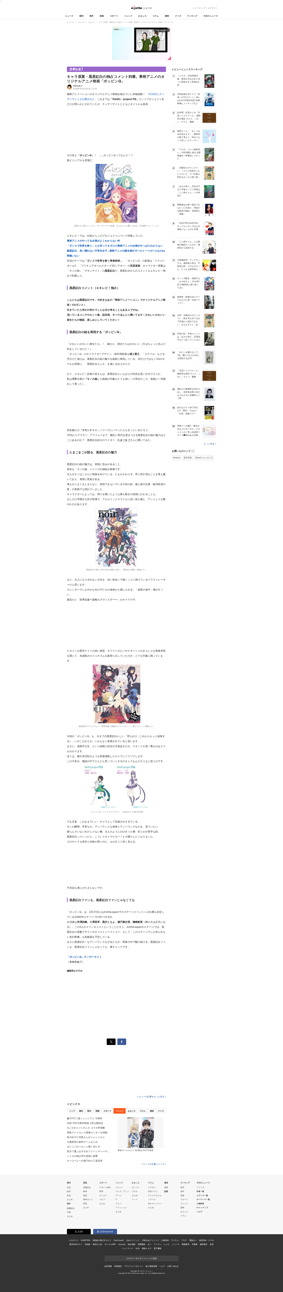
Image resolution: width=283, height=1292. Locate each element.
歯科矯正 (203, 1244)
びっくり (135, 1187)
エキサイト (212, 8)
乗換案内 (185, 1244)
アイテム (175, 1240)
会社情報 (108, 1266)
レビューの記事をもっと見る (150, 1096)
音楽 (85, 1195)
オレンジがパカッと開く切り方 (83, 1146)
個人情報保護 (151, 1266)
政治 (69, 1195)
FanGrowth (119, 1240)
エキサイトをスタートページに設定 (141, 1258)
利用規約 (118, 1266)
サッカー (103, 1195)
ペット (135, 1199)
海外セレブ (88, 1199)
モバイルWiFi (110, 1244)
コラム (156, 16)
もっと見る (209, 443)
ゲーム (118, 1195)
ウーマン (157, 1244)
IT (116, 1199)
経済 (69, 1191)
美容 (212, 1244)
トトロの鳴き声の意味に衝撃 (82, 1156)
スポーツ (114, 16)
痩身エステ (146, 1248)
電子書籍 (157, 1248)
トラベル (152, 1199)
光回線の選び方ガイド (101, 1240)
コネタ (135, 1191)
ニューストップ (199, 8)
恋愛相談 (141, 1244)
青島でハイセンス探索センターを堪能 (87, 1132)
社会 (69, 1187)
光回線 (87, 1244)
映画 (85, 1191)
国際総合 (71, 1208)
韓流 (85, 1203)
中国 (69, 1212)
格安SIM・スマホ (206, 1240)
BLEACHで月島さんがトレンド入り (86, 1137)
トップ (72, 1111)
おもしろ (142, 16)
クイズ (178, 16)
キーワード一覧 (203, 1199)
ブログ (184, 1240)
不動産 (195, 1244)
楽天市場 (187, 457)
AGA (137, 1248)
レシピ (167, 1244)
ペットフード (127, 1248)
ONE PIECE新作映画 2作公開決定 (85, 1123)
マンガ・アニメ (122, 1191)
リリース (200, 1187)
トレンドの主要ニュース (152, 1164)
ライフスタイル (154, 1195)
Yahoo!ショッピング (204, 457)
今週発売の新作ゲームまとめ (82, 1141)
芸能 (102, 16)
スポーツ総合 (105, 1187)
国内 (81, 16)
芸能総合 (87, 1187)
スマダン (152, 1187)
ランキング (192, 16)
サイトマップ (202, 1207)
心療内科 (165, 1240)
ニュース (69, 16)
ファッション (121, 1207)
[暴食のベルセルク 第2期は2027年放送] (141, 1132)
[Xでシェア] (111, 1042)
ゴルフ (102, 1199)
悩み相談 (131, 1244)
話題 (166, 1191)
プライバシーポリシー (133, 1266)
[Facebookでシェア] (121, 1042)
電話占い (193, 1240)
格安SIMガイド (75, 1244)
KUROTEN (85, 1240)
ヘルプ (199, 1211)
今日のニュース (210, 16)
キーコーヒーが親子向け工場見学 (85, 1160)
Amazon (176, 457)
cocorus (121, 1244)
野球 (101, 1191)
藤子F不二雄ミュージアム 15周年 (84, 1118)
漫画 (167, 16)
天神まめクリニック (150, 1240)
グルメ (118, 1203)
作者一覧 (200, 1191)
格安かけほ (97, 1244)
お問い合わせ (173, 1266)
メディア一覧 (202, 1195)
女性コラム (153, 1191)
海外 (91, 16)
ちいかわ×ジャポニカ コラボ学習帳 (86, 1127)
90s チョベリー (155, 1203)
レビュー (119, 1187)
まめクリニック (132, 1240)
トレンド (128, 16)
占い (150, 1244)
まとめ (70, 1199)
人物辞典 (200, 1203)
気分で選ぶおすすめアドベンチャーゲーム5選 (89, 1151)
